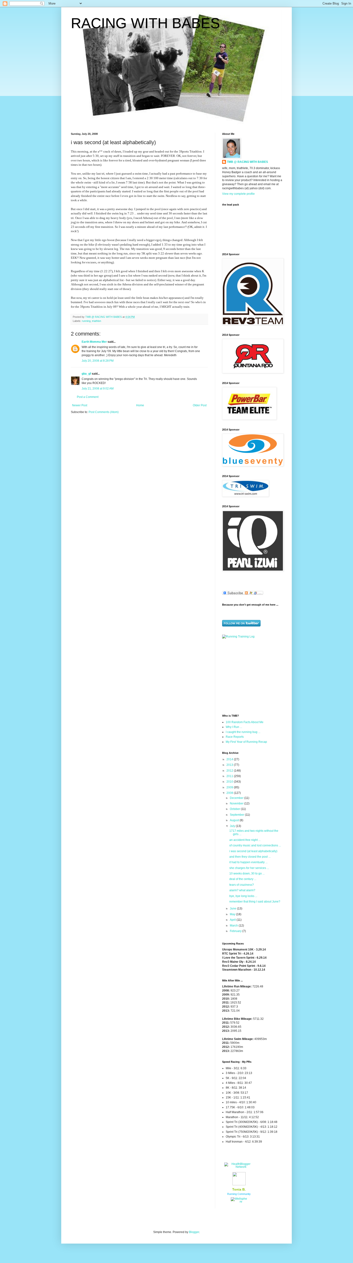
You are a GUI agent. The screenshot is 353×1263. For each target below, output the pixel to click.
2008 (230, 793)
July (233, 826)
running (86, 320)
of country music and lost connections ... (255, 845)
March (234, 925)
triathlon (96, 320)
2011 (230, 776)
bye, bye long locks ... (243, 896)
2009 (230, 787)
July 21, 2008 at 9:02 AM (98, 388)
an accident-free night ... (245, 840)
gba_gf (87, 373)
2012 (230, 770)
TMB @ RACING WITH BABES (247, 162)
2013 (230, 765)
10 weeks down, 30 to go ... (247, 873)
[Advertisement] (252, 676)
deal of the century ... (242, 879)
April (233, 919)
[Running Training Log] (238, 636)
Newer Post (79, 405)
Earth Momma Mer (94, 341)
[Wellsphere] (239, 1201)
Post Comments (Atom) (104, 412)
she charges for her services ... (249, 868)
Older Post (200, 405)
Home (140, 405)
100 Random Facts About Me (244, 722)
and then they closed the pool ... (250, 856)
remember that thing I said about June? (254, 901)
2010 (230, 781)
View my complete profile (238, 193)
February (236, 931)
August (235, 820)
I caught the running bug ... (243, 732)
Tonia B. (239, 1189)
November (237, 803)
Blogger (194, 1232)
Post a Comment (87, 397)
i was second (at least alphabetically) (253, 851)
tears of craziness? (241, 884)
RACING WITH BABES (145, 23)
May (233, 914)
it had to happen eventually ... (248, 862)
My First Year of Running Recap (246, 742)
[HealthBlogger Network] (239, 1167)
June (233, 908)
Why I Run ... (234, 727)
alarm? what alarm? (242, 890)
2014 (230, 759)
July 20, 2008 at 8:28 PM (98, 360)
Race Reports (235, 736)
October (235, 809)
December (237, 798)
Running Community (239, 1193)
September (237, 814)
